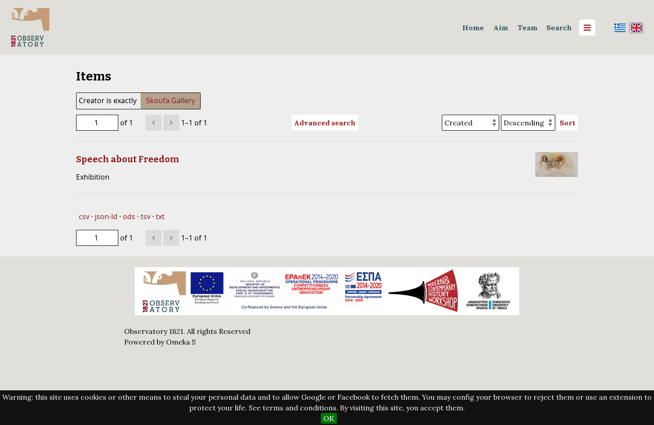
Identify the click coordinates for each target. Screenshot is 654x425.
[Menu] (587, 28)
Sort (567, 122)
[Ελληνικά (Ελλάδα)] (620, 27)
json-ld (106, 216)
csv (84, 216)
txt (160, 216)
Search (559, 27)
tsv (145, 216)
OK (328, 418)
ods (129, 216)
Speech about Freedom (127, 159)
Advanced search (324, 122)
